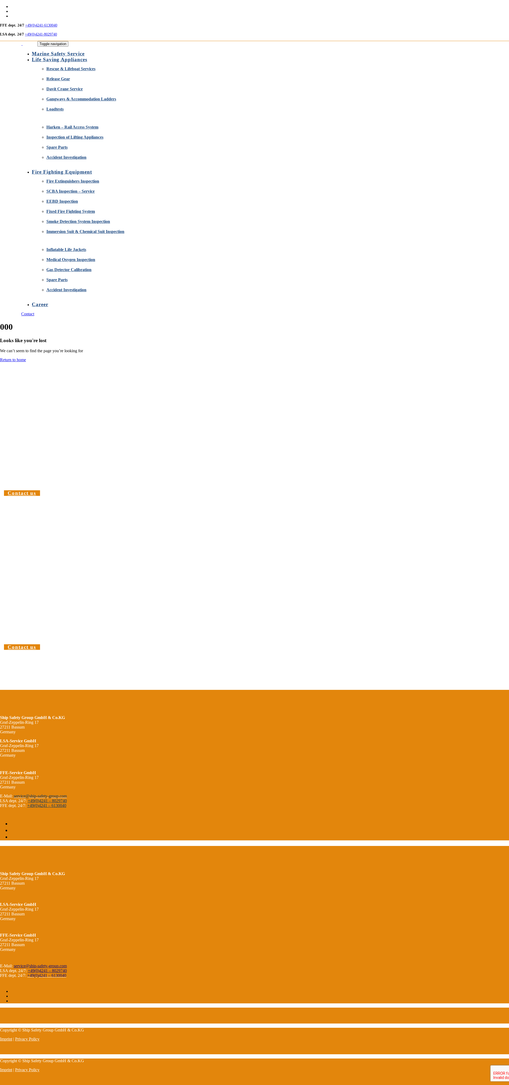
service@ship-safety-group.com (40, 966)
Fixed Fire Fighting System (70, 211)
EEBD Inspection (62, 201)
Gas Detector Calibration (68, 269)
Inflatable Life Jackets (66, 249)
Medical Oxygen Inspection (70, 259)
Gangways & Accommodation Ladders (81, 99)
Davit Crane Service (64, 89)
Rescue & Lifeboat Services (70, 69)
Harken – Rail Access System (72, 127)
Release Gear (58, 79)
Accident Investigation (66, 157)
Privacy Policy (27, 1039)
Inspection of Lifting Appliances (74, 137)
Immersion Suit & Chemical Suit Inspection (85, 231)
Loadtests (55, 109)
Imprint (6, 1039)
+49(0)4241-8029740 (41, 34)
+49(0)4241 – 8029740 (47, 801)
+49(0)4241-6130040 (41, 25)
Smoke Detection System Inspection (78, 221)
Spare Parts (57, 147)
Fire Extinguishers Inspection (72, 181)
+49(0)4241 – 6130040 (46, 805)
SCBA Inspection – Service (70, 191)
